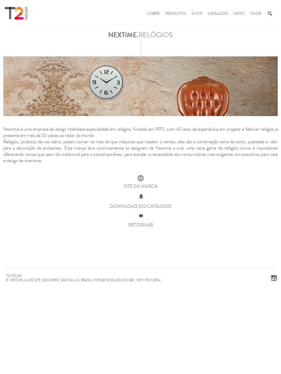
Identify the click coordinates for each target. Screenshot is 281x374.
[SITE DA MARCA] (140, 179)
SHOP (197, 13)
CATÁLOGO (218, 13)
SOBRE (153, 13)
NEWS (239, 13)
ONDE (255, 13)
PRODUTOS (175, 13)
